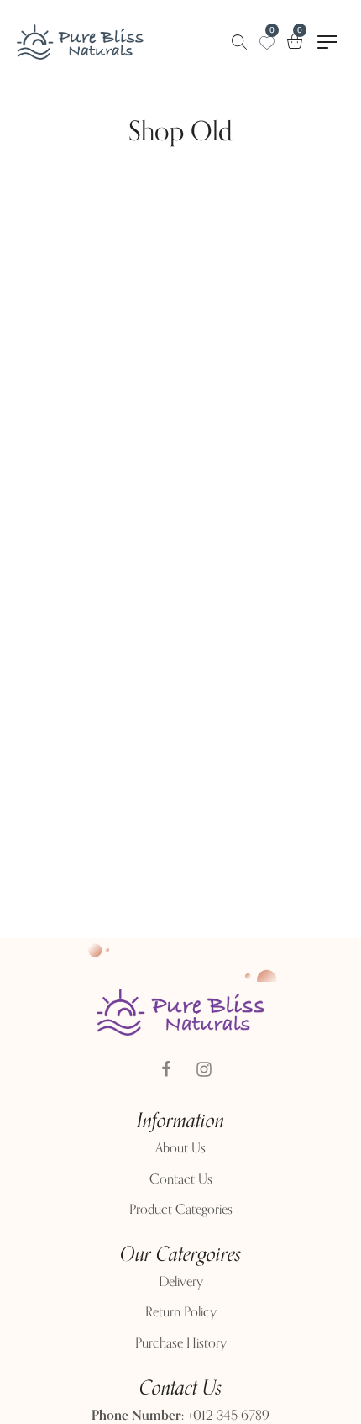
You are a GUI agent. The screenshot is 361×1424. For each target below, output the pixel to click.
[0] (267, 42)
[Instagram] (204, 1069)
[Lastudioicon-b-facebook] (166, 1069)
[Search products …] (239, 42)
